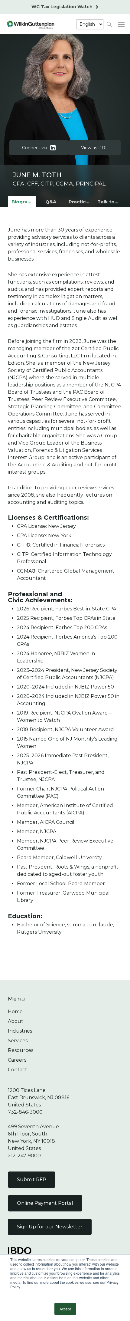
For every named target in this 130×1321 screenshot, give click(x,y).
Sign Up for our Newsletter (50, 1227)
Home (15, 1011)
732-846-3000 (25, 1112)
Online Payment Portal (45, 1203)
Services (18, 1040)
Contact (17, 1070)
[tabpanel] (65, 590)
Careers (17, 1060)
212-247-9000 (24, 1155)
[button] (121, 24)
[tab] (22, 202)
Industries (20, 1031)
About (15, 1021)
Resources (20, 1050)
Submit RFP (31, 1179)
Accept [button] (65, 1308)
